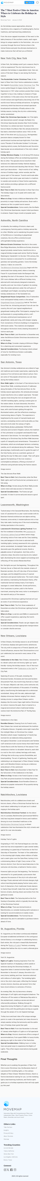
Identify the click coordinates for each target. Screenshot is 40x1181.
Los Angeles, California (10, 1157)
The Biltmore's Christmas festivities (14, 268)
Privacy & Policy (8, 1133)
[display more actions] (37, 2)
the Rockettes (22, 135)
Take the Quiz (8, 1127)
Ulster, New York (9, 1154)
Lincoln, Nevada (8, 1148)
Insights (6, 1130)
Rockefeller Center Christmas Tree (22, 85)
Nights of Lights (15, 945)
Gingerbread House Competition (12, 302)
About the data (8, 1136)
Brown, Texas (8, 1160)
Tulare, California (9, 1151)
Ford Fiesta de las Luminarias (12, 427)
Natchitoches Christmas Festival (12, 824)
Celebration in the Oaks (26, 668)
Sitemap (6, 1139)
